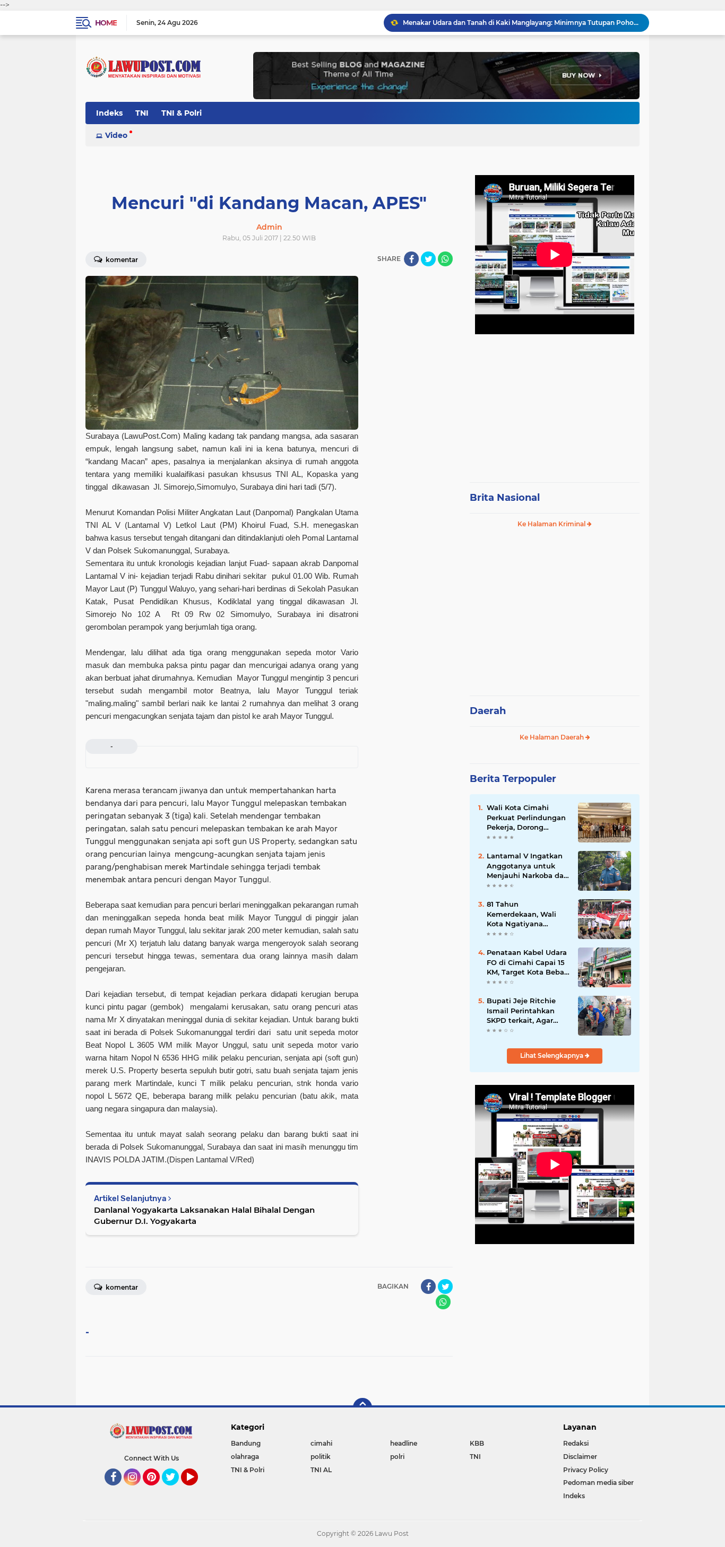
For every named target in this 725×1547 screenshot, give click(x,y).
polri (397, 1457)
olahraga (245, 1457)
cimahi (321, 1443)
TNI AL (321, 1470)
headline (403, 1443)
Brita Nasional (505, 497)
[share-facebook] (411, 258)
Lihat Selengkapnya (552, 1055)
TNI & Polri (181, 113)
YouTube (196, 1490)
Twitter (175, 1490)
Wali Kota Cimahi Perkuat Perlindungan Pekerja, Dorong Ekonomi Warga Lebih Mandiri (526, 817)
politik (320, 1457)
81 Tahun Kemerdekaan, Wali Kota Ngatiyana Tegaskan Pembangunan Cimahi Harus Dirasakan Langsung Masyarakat (527, 914)
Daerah (488, 711)
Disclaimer (580, 1457)
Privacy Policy (585, 1470)
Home (106, 23)
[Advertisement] (555, 403)
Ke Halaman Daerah (552, 737)
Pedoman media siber (598, 1483)
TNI (142, 113)
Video (116, 135)
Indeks (109, 113)
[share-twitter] (428, 258)
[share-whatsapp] (445, 258)
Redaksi (576, 1443)
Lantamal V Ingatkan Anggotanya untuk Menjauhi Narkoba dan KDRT (527, 865)
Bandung (246, 1443)
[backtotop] (362, 1407)
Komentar (121, 260)
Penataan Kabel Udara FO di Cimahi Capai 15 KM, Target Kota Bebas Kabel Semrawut (527, 962)
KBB (477, 1443)
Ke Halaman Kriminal (552, 524)
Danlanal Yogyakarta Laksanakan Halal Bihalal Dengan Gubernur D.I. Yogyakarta (204, 1215)
